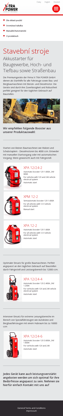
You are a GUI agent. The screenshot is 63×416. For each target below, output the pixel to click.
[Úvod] (31, 7)
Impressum (31, 410)
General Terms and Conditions (31, 408)
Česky (39, 2)
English (47, 2)
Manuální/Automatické (16, 31)
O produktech (12, 36)
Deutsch (57, 2)
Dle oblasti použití (14, 20)
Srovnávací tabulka (14, 25)
